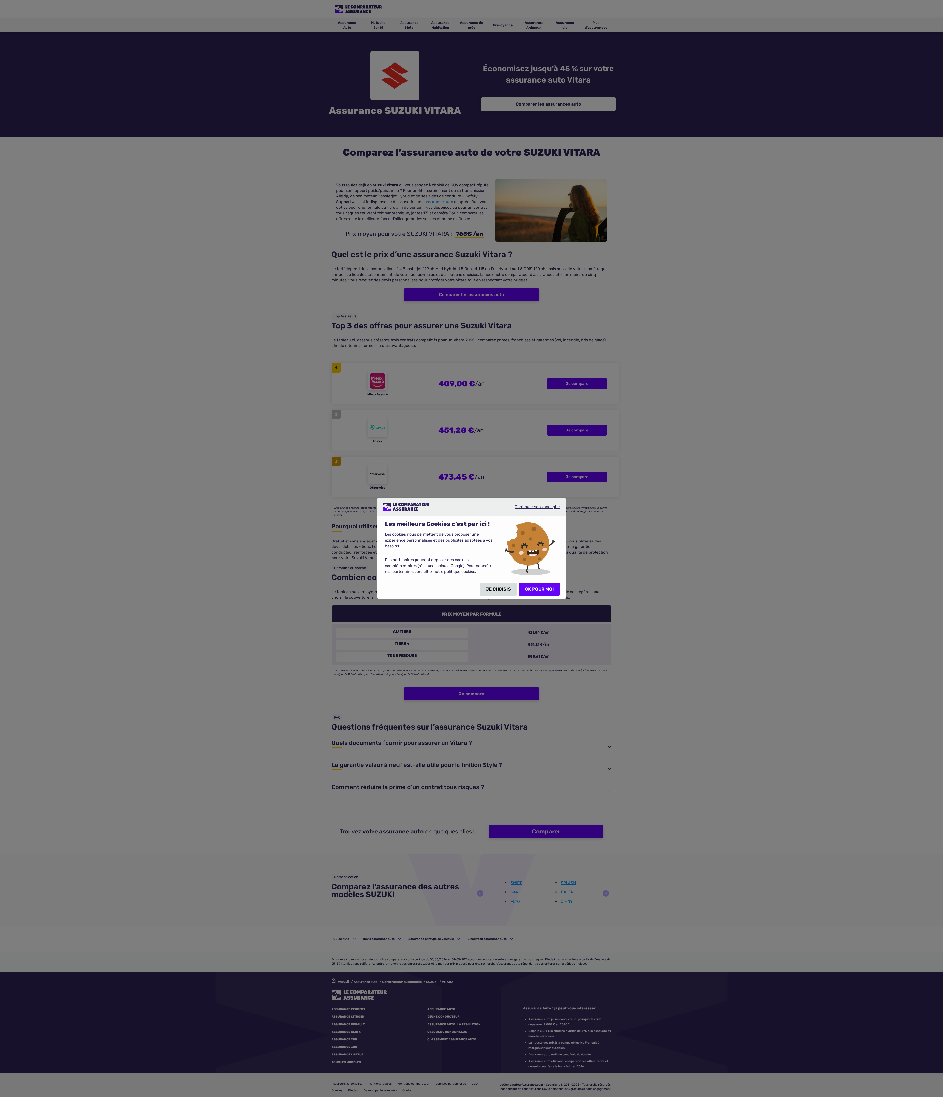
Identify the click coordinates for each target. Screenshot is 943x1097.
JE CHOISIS (498, 589)
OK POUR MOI (539, 589)
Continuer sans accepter (533, 508)
